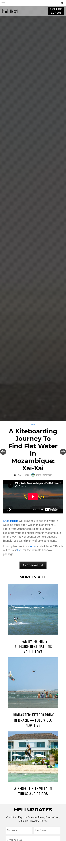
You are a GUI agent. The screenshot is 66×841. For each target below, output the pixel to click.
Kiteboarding (10, 520)
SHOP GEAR (56, 13)
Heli (19, 550)
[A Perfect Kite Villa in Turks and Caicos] (33, 757)
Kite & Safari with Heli (33, 565)
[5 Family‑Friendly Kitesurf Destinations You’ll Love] (33, 610)
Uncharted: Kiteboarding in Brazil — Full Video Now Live (33, 720)
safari (33, 546)
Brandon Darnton (44, 475)
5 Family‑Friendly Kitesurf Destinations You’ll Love (33, 646)
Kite (33, 425)
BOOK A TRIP (56, 9)
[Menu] (3, 3)
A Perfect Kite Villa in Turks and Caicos (33, 791)
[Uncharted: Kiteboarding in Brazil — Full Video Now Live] (33, 683)
